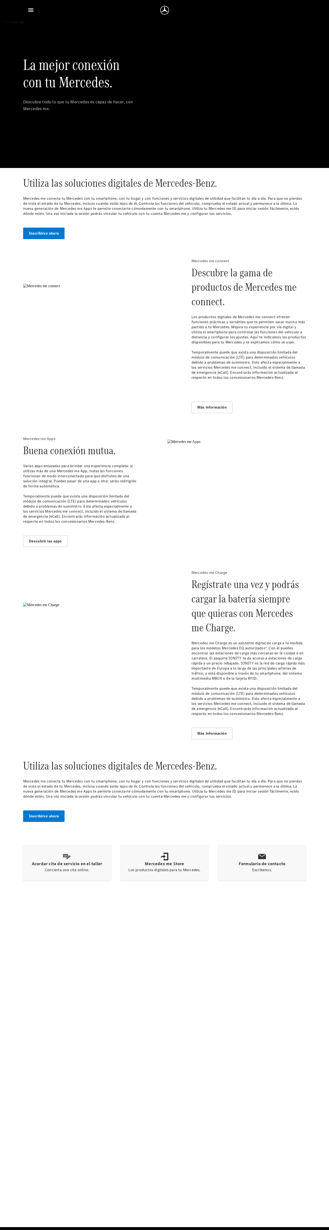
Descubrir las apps (45, 541)
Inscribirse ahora (44, 233)
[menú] (31, 10)
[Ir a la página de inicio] (165, 10)
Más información (212, 407)
